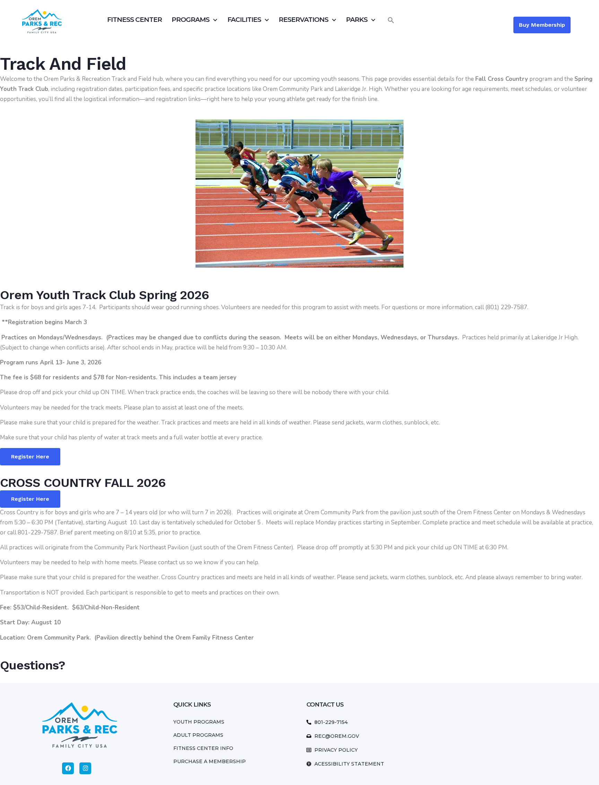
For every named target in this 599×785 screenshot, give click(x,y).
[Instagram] (85, 768)
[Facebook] (68, 768)
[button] (391, 20)
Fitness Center (134, 20)
